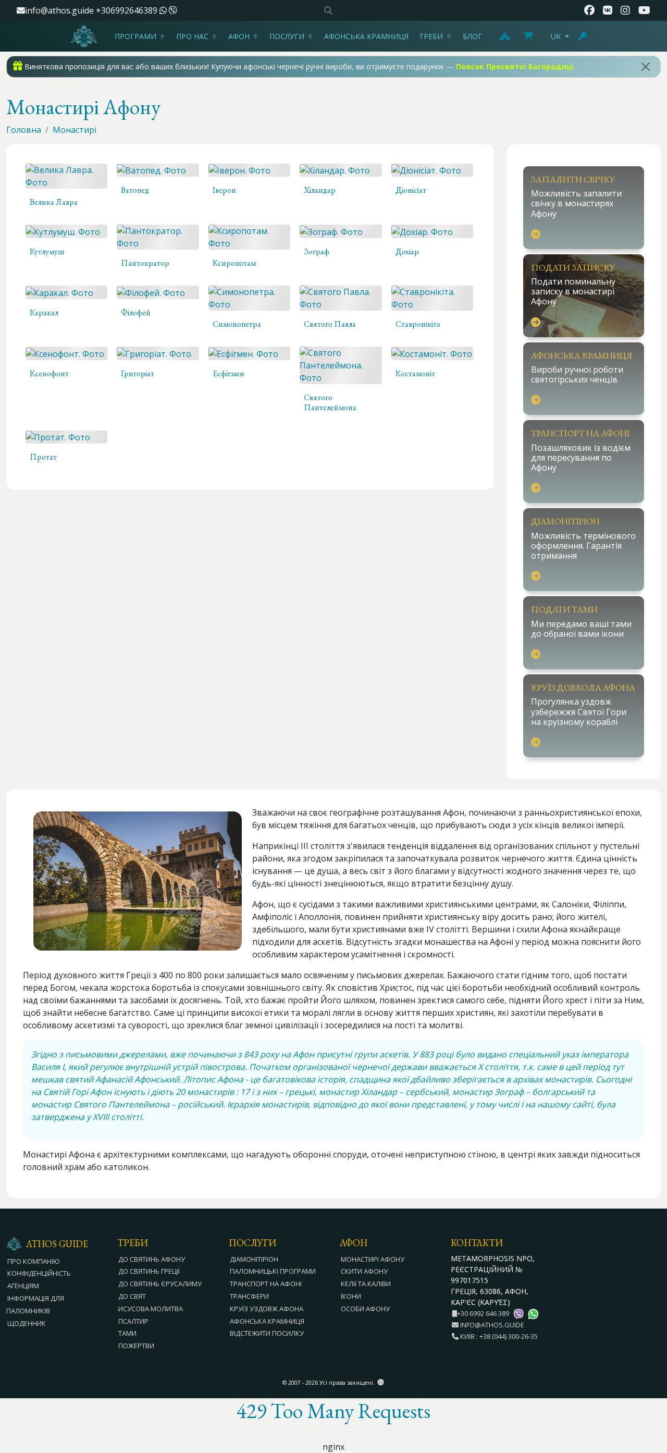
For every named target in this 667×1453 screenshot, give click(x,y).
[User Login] (583, 36)
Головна (23, 130)
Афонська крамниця (366, 36)
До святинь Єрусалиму (160, 1283)
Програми (135, 36)
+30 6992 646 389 (483, 1313)
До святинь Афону (151, 1259)
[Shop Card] (528, 36)
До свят (132, 1296)
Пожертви (136, 1345)
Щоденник (26, 1323)
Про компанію (33, 1261)
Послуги (286, 36)
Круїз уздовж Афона (266, 1308)
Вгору (649, 1388)
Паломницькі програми (273, 1271)
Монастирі (74, 130)
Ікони (351, 1296)
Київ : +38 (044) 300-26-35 (498, 1336)
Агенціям (23, 1285)
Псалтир (133, 1321)
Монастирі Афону (372, 1259)
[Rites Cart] (504, 36)
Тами (127, 1333)
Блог (472, 36)
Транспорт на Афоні (266, 1283)
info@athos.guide (59, 10)
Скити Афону (364, 1271)
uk (556, 36)
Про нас (192, 36)
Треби (431, 36)
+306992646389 (127, 10)
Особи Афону (365, 1308)
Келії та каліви (366, 1283)
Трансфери (249, 1296)
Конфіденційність (39, 1273)
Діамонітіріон (254, 1259)
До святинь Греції (149, 1271)
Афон (239, 36)
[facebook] (589, 10)
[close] (645, 66)
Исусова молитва (150, 1308)
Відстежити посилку (267, 1333)
